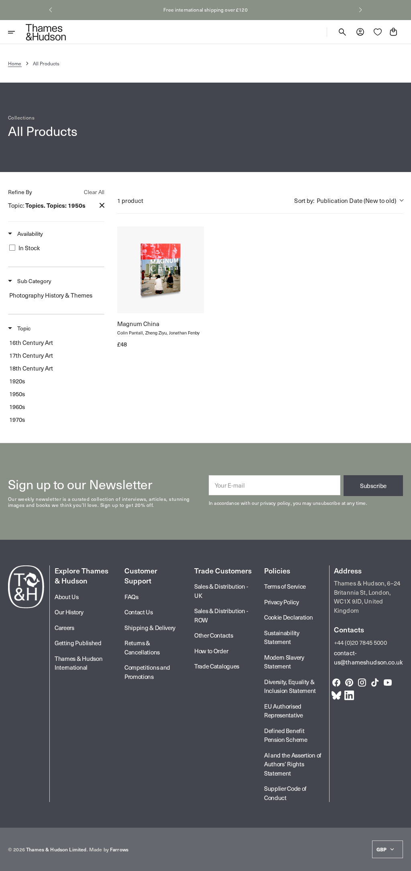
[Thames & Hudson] (46, 32)
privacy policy (275, 502)
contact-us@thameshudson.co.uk (368, 657)
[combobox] (348, 200)
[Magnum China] (160, 270)
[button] (50, 10)
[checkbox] (54, 248)
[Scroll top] (401, 861)
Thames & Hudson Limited (56, 849)
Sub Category (33, 281)
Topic (23, 328)
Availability (29, 234)
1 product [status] (130, 200)
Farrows (119, 849)
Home (15, 63)
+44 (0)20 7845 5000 (360, 642)
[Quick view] (130, 300)
